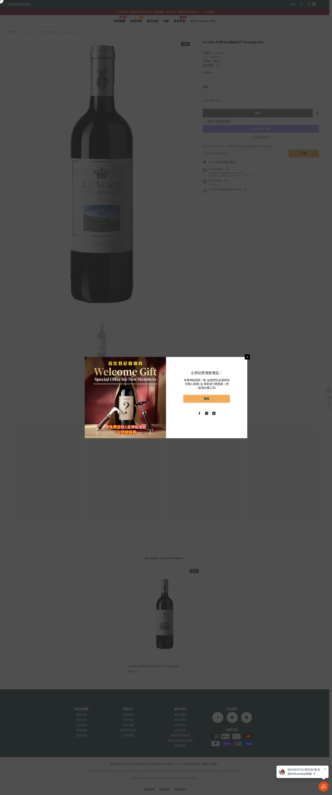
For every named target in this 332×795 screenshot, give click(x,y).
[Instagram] (206, 413)
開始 (206, 398)
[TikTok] (214, 413)
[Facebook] (199, 413)
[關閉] (247, 357)
